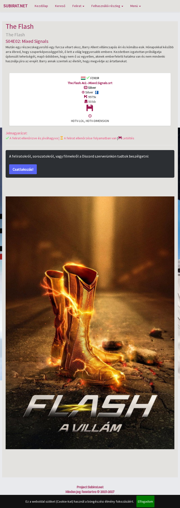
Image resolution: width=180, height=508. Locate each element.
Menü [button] (134, 6)
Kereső (60, 6)
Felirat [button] (77, 6)
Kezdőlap (41, 6)
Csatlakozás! (23, 169)
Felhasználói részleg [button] (106, 6)
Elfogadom (145, 501)
